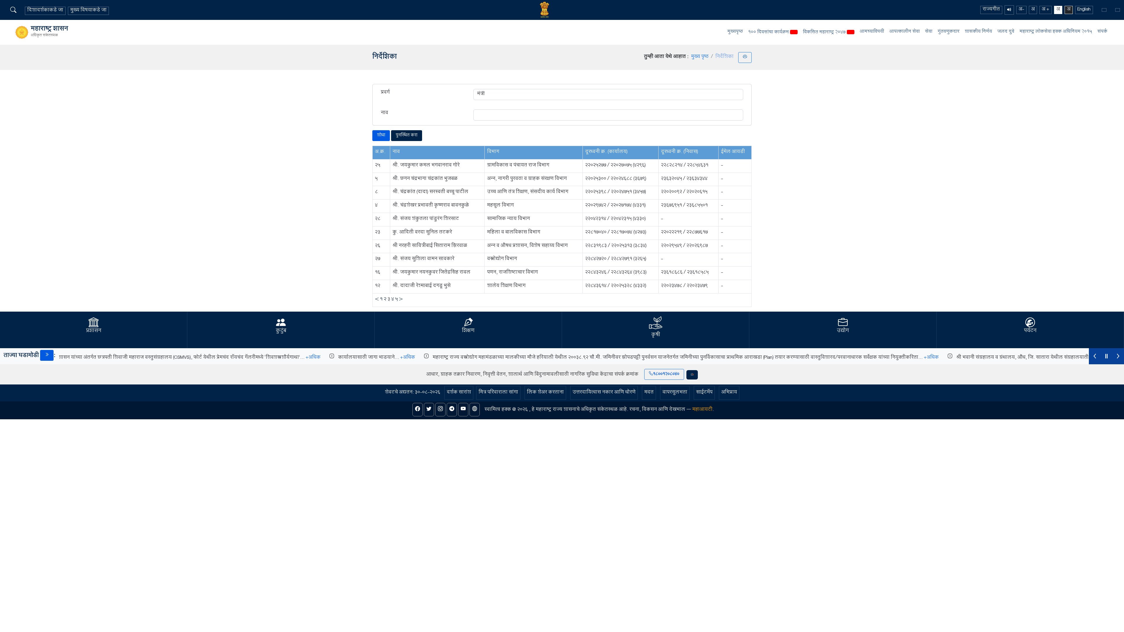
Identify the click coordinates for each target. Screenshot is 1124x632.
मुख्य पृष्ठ (700, 57)
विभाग (493, 152)
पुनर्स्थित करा (406, 135)
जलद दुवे (1005, 32)
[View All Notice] (47, 355)
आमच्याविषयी (872, 32)
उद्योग (843, 331)
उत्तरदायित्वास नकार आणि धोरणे (604, 393)
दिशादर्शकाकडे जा (45, 11)
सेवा (928, 32)
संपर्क (1102, 32)
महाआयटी (702, 410)
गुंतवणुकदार (948, 32)
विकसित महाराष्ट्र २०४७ (825, 32)
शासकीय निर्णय (978, 32)
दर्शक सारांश (459, 393)
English (1084, 10)
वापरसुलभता (674, 393)
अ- (1021, 10)
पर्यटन (1030, 331)
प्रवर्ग (385, 93)
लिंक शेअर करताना (545, 393)
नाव (384, 113)
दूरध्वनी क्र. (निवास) (679, 152)
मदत (649, 393)
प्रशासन (93, 331)
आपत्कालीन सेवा (904, 32)
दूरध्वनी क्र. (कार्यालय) (606, 152)
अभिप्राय (729, 393)
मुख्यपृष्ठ (735, 32)
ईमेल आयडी (733, 152)
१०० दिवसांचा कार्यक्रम (769, 32)
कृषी (655, 335)
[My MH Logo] (692, 374)
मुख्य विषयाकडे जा (88, 11)
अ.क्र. (380, 152)
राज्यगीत (991, 10)
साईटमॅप (704, 393)
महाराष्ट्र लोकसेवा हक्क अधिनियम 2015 (1056, 32)
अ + (1045, 10)
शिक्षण (468, 331)
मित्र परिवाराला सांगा (498, 393)
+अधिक (300, 358)
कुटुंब (281, 331)
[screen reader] (1009, 10)
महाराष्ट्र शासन (49, 32)
